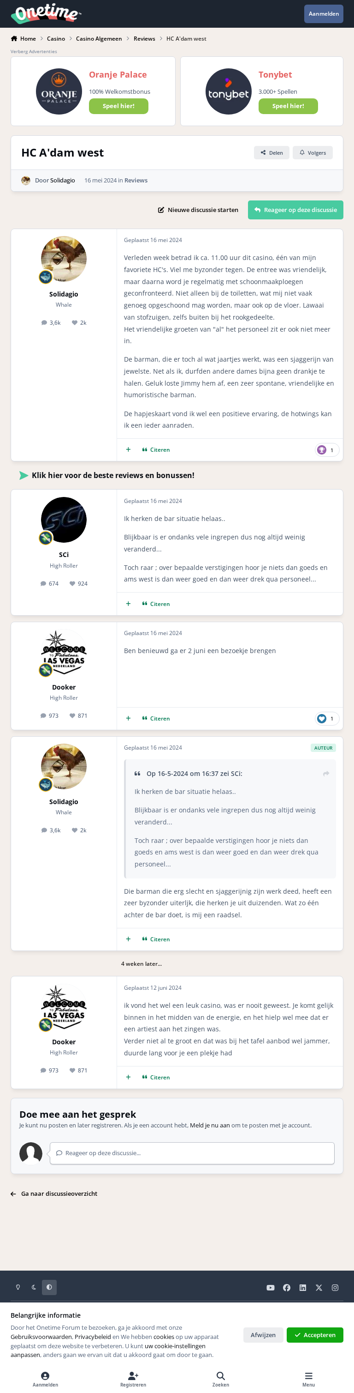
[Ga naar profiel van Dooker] (64, 652)
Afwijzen (263, 1335)
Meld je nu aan (210, 1125)
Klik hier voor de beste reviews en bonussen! (113, 475)
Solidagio (62, 180)
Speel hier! (119, 106)
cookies (163, 1336)
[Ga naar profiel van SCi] (64, 520)
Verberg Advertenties (34, 51)
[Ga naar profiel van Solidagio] (25, 180)
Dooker (64, 687)
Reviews (136, 180)
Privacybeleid (93, 1336)
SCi (64, 554)
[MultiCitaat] (128, 450)
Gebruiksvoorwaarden (41, 1336)
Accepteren (320, 1335)
